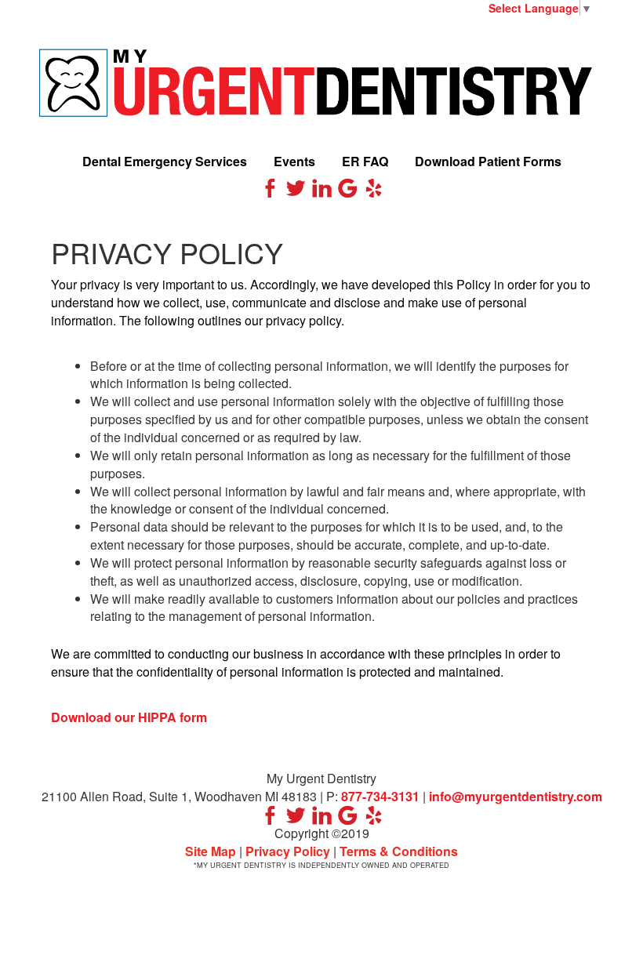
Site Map (210, 851)
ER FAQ (365, 161)
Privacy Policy (287, 851)
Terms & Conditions (399, 851)
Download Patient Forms (488, 161)
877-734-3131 (380, 796)
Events (294, 161)
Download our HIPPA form (129, 717)
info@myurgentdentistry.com (515, 796)
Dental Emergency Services (164, 161)
